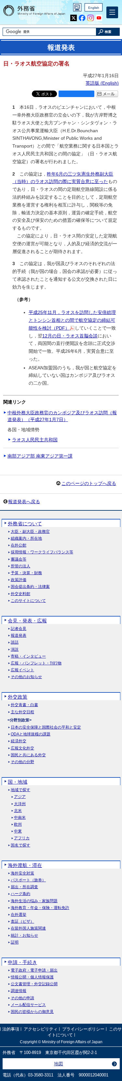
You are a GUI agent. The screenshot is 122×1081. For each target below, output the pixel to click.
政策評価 (18, 580)
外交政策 (17, 697)
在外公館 (18, 545)
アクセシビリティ (41, 1029)
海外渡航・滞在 (25, 865)
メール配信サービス (28, 1005)
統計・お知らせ (24, 935)
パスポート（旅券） (28, 880)
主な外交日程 (22, 712)
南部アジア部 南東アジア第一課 (40, 456)
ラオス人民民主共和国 (35, 439)
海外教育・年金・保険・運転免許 (40, 908)
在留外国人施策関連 (28, 928)
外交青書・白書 (24, 705)
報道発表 (18, 635)
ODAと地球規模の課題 (30, 734)
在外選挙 (18, 915)
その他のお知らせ (26, 677)
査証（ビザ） (22, 921)
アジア (20, 797)
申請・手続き (22, 962)
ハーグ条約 (20, 894)
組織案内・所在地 (26, 538)
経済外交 (18, 741)
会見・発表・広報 (27, 620)
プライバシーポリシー (83, 1029)
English (93, 7)
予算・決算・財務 (26, 573)
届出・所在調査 (24, 887)
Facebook (82, 18)
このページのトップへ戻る (88, 483)
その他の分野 (22, 762)
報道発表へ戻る (24, 501)
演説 (15, 649)
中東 (18, 831)
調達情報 (18, 991)
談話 (15, 642)
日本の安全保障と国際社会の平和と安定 (46, 727)
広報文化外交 (22, 748)
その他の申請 (22, 998)
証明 (15, 942)
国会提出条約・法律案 (30, 587)
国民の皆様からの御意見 (32, 1012)
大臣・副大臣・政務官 (30, 532)
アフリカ (22, 838)
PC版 (77, 7)
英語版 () (102, 83)
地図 (58, 1063)
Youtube (99, 18)
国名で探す (20, 845)
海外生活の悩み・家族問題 (34, 901)
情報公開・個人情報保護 (32, 977)
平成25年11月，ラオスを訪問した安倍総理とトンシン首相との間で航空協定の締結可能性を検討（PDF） (72, 320)
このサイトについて (28, 601)
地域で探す (20, 790)
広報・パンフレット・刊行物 (36, 663)
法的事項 (10, 1029)
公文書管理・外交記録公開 (34, 984)
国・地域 (17, 782)
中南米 (20, 818)
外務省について (25, 523)
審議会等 (18, 559)
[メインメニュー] (112, 12)
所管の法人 (20, 566)
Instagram (90, 18)
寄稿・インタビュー (28, 656)
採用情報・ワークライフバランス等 (42, 552)
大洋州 (20, 804)
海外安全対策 (22, 873)
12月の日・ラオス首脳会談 (70, 335)
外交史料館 (20, 594)
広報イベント (22, 670)
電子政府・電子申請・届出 (34, 970)
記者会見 (18, 629)
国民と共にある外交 (28, 755)
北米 (18, 811)
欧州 (18, 824)
